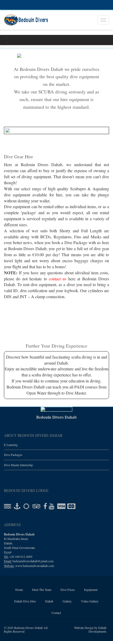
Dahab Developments (97, 629)
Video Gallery (90, 601)
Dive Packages (13, 455)
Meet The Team (41, 589)
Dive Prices (67, 589)
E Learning (11, 445)
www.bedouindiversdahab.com (34, 566)
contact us (58, 278)
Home (19, 589)
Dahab (49, 601)
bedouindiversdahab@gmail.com (33, 561)
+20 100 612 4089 (20, 557)
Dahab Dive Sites (25, 601)
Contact (56, 613)
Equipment (90, 589)
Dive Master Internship (18, 465)
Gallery (67, 601)
